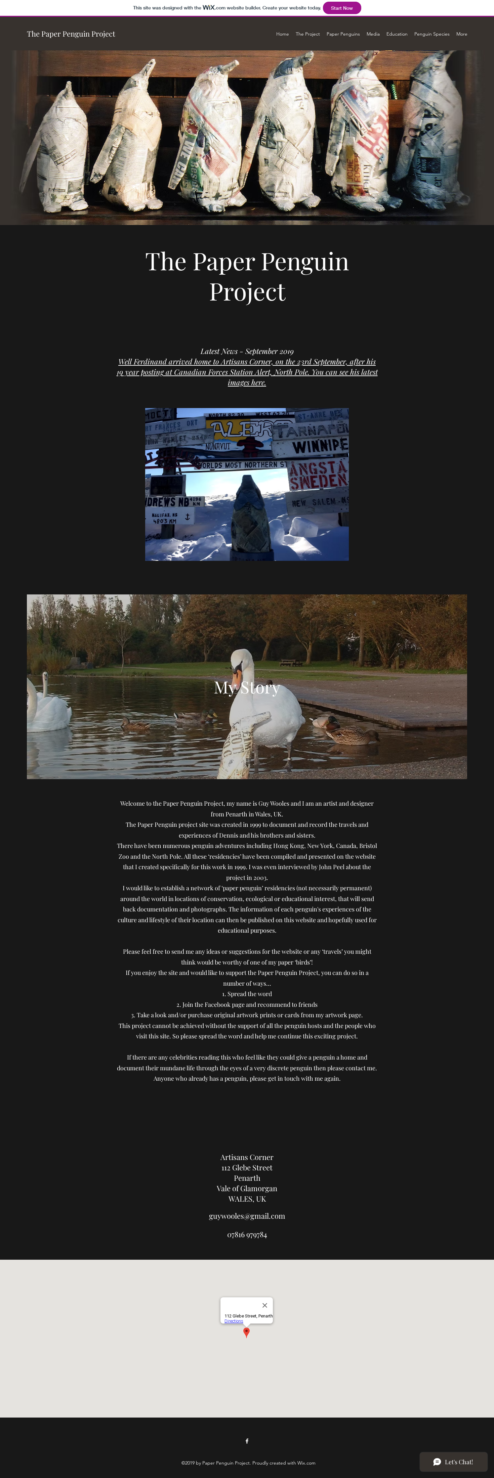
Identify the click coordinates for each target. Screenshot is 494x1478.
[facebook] (247, 1441)
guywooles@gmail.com (247, 1216)
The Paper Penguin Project (71, 34)
